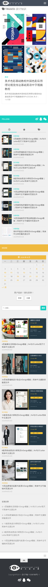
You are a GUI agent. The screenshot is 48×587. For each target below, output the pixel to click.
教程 (6, 77)
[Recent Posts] (9, 129)
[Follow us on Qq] (40, 119)
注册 (28, 298)
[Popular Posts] (24, 129)
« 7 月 (4, 287)
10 (5, 273)
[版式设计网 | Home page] (15, 3)
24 (5, 280)
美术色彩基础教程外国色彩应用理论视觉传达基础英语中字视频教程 (24, 85)
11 (11, 273)
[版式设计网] (36, 119)
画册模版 (16, 136)
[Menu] (45, 3)
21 (30, 276)
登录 (20, 298)
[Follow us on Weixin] (44, 119)
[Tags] (38, 129)
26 (18, 280)
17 (5, 276)
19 (18, 276)
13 (24, 273)
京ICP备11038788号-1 (31, 575)
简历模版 (16, 162)
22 (37, 276)
